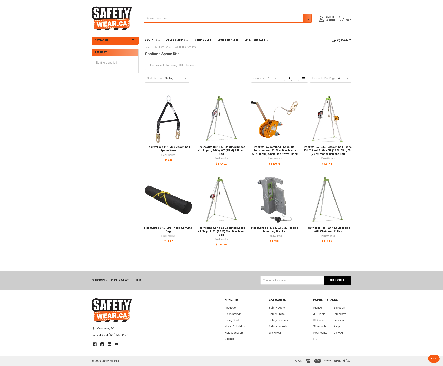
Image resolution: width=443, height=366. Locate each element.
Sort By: (151, 78)
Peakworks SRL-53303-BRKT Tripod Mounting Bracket (274, 229)
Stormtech (319, 326)
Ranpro (338, 326)
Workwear (275, 332)
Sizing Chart (202, 40)
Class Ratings (175, 40)
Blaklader (318, 320)
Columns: (258, 78)
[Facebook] (95, 344)
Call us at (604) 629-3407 (112, 334)
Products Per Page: (324, 78)
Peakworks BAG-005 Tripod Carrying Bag (168, 229)
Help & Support (255, 40)
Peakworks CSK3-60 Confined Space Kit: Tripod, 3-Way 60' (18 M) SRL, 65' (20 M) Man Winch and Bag (328, 150)
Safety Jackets (278, 326)
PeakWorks (320, 332)
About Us (151, 40)
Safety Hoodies (278, 320)
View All (338, 332)
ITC (315, 339)
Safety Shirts (277, 314)
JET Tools (319, 314)
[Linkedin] (109, 344)
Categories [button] (102, 40)
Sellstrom (339, 307)
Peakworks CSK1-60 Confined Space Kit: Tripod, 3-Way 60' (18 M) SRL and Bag (221, 150)
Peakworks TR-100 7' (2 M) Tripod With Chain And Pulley (328, 229)
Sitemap (230, 339)
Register (330, 20)
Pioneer (318, 307)
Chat (433, 358)
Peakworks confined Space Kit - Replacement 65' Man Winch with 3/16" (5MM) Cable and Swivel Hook (275, 150)
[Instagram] (102, 344)
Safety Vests (277, 307)
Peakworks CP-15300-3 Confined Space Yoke (168, 148)
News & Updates (228, 40)
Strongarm (340, 314)
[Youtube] (117, 344)
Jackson (339, 320)
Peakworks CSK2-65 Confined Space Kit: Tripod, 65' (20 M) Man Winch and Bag (221, 231)
